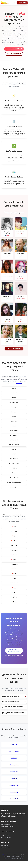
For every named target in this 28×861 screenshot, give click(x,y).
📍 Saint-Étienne (14, 564)
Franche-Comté (14, 430)
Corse (14, 425)
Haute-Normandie (14, 435)
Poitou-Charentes (14, 477)
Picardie (14, 472)
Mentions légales (5, 824)
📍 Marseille (14, 531)
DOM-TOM (19, 383)
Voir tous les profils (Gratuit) (14, 348)
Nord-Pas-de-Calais (14, 463)
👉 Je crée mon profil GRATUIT (14, 48)
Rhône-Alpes (14, 487)
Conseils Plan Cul (5, 848)
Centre (14, 416)
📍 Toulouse (14, 540)
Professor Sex (14, 771)
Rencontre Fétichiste (14, 751)
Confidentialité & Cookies (7, 826)
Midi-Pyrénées (14, 458)
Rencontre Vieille (14, 798)
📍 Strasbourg (14, 583)
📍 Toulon (14, 601)
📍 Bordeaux (14, 545)
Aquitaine (14, 393)
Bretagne (14, 411)
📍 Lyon (14, 587)
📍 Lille (14, 578)
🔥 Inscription (22, 2)
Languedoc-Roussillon (14, 444)
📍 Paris (14, 592)
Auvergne (14, 397)
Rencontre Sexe (14, 764)
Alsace (14, 388)
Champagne (14, 421)
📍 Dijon (14, 536)
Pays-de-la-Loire (14, 468)
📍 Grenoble (14, 559)
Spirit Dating (14, 758)
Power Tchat (14, 744)
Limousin (14, 449)
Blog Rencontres (5, 845)
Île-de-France (14, 440)
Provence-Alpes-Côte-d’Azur (14, 482)
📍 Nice (14, 526)
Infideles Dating (14, 792)
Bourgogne (14, 407)
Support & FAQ (5, 835)
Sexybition (14, 778)
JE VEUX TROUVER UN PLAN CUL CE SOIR (14, 650)
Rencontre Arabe (14, 785)
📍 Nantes (14, 569)
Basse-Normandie (14, 402)
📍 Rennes (14, 555)
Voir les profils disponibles (14, 53)
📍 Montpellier (14, 550)
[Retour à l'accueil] (5, 2)
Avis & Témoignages (6, 837)
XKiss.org (4, 854)
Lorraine (14, 454)
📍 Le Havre (14, 597)
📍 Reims (14, 573)
